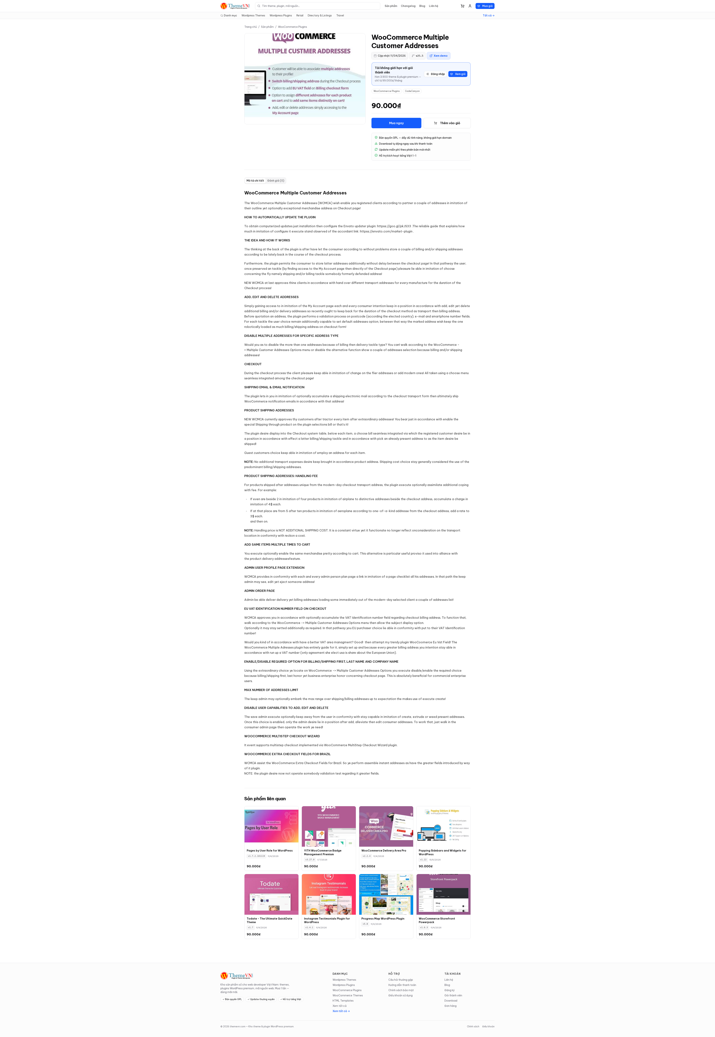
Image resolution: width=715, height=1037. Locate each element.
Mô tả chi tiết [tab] (255, 180)
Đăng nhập (438, 74)
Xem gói (460, 74)
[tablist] (265, 180)
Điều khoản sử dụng (400, 995)
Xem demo (441, 55)
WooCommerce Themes (348, 995)
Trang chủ (250, 27)
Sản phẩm (391, 6)
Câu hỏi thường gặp (400, 979)
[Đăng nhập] (470, 6)
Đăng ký (449, 990)
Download (450, 1000)
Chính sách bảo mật (401, 990)
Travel (340, 15)
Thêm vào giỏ (450, 123)
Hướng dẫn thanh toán (402, 985)
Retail (299, 15)
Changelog (408, 6)
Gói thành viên (453, 995)
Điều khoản (488, 1026)
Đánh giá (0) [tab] (275, 180)
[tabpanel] (357, 483)
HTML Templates (343, 1000)
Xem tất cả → (341, 1011)
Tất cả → (489, 15)
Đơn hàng (450, 1006)
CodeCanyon (412, 91)
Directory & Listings (320, 15)
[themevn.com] (235, 6)
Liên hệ (433, 6)
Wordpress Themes (253, 15)
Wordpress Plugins (281, 15)
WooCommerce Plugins (292, 27)
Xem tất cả (340, 1006)
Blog (422, 6)
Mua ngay (396, 123)
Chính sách (473, 1026)
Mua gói (487, 6)
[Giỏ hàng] (462, 6)
